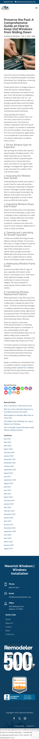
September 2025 (10, 470)
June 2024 (7, 490)
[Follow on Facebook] (14, 718)
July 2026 (7, 439)
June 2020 (7, 535)
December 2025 (9, 459)
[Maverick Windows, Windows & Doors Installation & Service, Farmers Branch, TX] (19, 699)
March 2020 (8, 542)
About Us (9, 623)
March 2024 (8, 497)
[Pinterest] (18, 388)
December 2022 (9, 514)
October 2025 (9, 466)
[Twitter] (10, 388)
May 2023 (7, 507)
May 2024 (7, 494)
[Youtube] (6, 392)
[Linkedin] (14, 388)
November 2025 (10, 463)
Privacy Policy (19, 726)
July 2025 (7, 476)
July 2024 (7, 487)
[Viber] (30, 388)
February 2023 (9, 511)
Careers (8, 627)
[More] (18, 392)
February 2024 (9, 500)
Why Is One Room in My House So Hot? (18, 406)
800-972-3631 (9, 2)
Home (8, 619)
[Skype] (10, 392)
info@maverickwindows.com (20, 597)
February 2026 (9, 452)
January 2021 (9, 524)
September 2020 (10, 531)
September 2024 (10, 480)
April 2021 (7, 521)
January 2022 (9, 518)
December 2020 (9, 528)
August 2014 (8, 548)
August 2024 (8, 483)
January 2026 (9, 456)
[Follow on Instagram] (25, 718)
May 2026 (7, 442)
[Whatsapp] (22, 388)
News (8, 630)
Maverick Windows (13, 36)
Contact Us (10, 634)
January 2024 (9, 504)
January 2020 (9, 545)
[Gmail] (14, 392)
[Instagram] (26, 388)
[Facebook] (6, 388)
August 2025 (8, 473)
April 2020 (7, 538)
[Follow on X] (19, 718)
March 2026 (8, 449)
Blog (33, 36)
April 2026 (7, 446)
